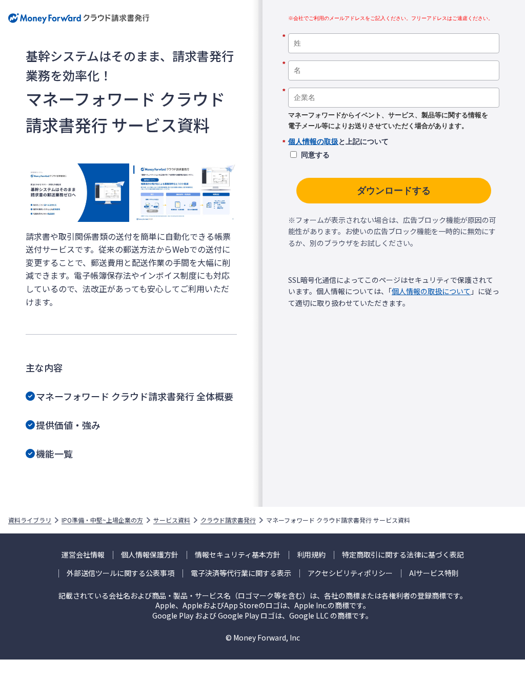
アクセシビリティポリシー (350, 573)
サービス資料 (171, 520)
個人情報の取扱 (313, 141)
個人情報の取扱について (431, 291)
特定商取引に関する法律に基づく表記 (403, 555)
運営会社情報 (83, 555)
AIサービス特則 (434, 573)
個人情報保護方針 (149, 555)
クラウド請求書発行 (228, 520)
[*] (393, 30)
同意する (315, 155)
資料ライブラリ (29, 520)
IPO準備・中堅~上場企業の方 (102, 520)
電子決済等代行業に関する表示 (241, 573)
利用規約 (311, 555)
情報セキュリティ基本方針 (237, 555)
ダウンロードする (394, 191)
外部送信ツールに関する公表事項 (120, 573)
